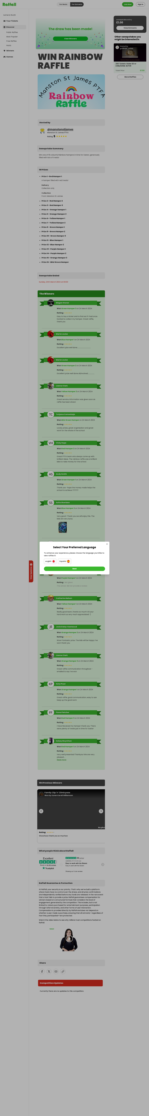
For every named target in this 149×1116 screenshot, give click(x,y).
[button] (50, 561)
